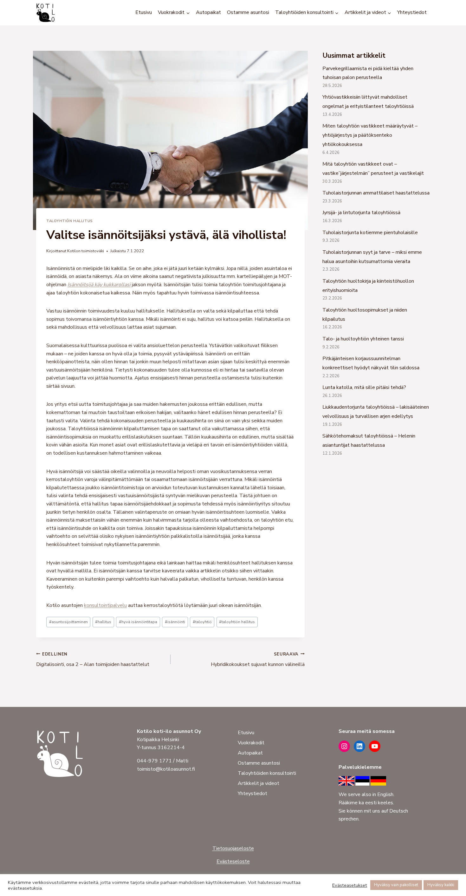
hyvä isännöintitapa (138, 622)
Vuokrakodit (251, 742)
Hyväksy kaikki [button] (440, 885)
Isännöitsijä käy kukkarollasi (99, 284)
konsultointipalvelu (105, 605)
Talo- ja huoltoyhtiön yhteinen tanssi (363, 338)
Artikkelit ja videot (258, 783)
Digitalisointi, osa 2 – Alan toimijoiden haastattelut (92, 659)
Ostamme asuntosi (248, 12)
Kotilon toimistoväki (85, 251)
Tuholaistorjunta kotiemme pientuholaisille (370, 232)
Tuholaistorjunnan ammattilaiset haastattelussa (376, 192)
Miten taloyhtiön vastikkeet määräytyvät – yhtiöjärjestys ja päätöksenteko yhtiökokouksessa (369, 135)
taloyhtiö (202, 622)
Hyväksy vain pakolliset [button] (396, 885)
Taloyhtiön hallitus (69, 221)
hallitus (103, 622)
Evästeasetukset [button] (349, 885)
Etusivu (143, 12)
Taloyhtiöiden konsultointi (267, 773)
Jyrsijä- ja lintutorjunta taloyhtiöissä (361, 212)
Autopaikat (208, 12)
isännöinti (175, 622)
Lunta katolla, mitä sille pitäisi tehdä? (364, 387)
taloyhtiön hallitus (237, 622)
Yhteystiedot (412, 12)
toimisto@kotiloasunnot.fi (166, 769)
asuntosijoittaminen (68, 622)
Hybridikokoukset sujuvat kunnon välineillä (258, 659)
